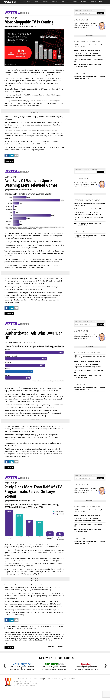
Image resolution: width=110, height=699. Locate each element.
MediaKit (28, 679)
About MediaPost (19, 679)
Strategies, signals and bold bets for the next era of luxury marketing (89, 77)
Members (54, 2)
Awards (45, 2)
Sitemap (54, 679)
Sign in (75, 2)
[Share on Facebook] (7, 155)
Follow (101, 2)
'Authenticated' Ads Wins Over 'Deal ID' (87, 50)
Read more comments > (56, 646)
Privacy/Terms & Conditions (67, 679)
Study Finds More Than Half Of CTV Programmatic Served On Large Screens (87, 55)
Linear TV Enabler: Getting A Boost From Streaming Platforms (88, 65)
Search (68, 2)
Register (83, 2)
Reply (6, 643)
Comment (9, 161)
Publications (27, 2)
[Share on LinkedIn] (11, 155)
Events (37, 2)
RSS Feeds (47, 679)
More (62, 2)
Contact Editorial (38, 679)
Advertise (93, 2)
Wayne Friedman (12, 26)
